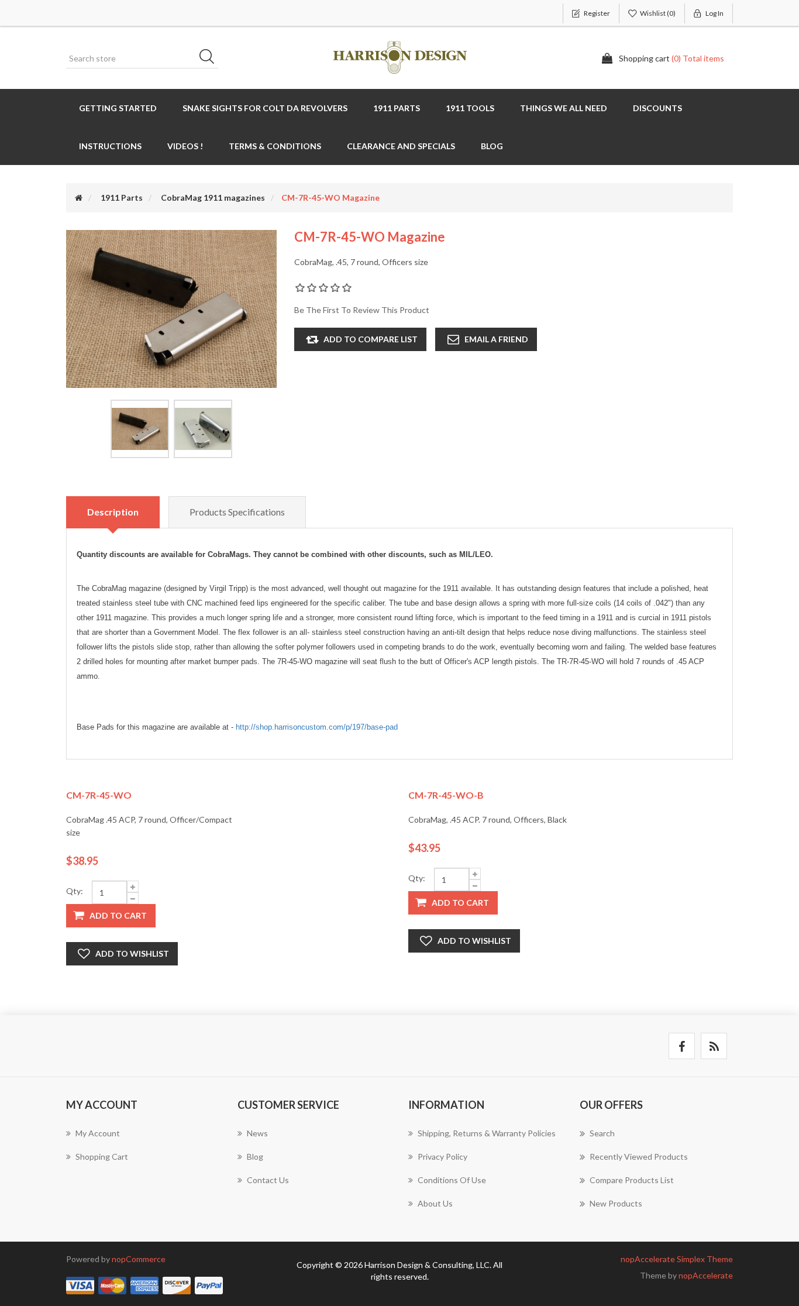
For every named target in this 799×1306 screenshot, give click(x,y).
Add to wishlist (132, 953)
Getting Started (118, 108)
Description (113, 511)
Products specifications (237, 511)
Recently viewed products (639, 1156)
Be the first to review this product (361, 310)
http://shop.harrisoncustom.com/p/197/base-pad (317, 727)
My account (97, 1133)
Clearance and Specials (401, 146)
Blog (492, 146)
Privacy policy (442, 1156)
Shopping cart (101, 1156)
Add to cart (118, 915)
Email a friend (496, 339)
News (257, 1133)
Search (210, 58)
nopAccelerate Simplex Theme (677, 1259)
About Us (435, 1203)
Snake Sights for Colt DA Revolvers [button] (264, 108)
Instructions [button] (110, 146)
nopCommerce (139, 1259)
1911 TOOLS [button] (470, 108)
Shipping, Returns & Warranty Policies (487, 1133)
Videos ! (185, 146)
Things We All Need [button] (563, 108)
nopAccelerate (706, 1275)
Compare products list (632, 1180)
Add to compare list (370, 339)
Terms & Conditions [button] (275, 146)
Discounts (657, 108)
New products (616, 1203)
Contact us (268, 1180)
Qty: (74, 891)
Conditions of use (452, 1180)
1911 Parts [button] (396, 108)
